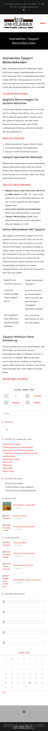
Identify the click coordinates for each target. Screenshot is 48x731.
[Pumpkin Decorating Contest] (7, 528)
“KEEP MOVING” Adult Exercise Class (27, 580)
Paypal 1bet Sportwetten (14, 138)
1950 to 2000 (7, 468)
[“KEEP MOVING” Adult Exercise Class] (7, 581)
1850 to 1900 (7, 462)
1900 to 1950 (7, 465)
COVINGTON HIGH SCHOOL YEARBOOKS (19, 487)
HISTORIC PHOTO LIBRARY (14, 484)
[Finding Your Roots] (7, 517)
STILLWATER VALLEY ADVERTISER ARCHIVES (20, 491)
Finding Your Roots (20, 516)
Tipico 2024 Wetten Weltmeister (17, 184)
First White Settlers (9, 456)
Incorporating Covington (11, 459)
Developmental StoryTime (23, 565)
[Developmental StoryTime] (7, 566)
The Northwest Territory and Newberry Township (20, 453)
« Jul (4, 692)
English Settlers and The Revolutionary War (18, 450)
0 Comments (18, 508)
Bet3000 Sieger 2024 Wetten (15, 378)
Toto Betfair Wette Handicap (15, 93)
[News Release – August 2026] (7, 506)
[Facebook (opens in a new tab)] (24, 10)
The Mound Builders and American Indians (18, 447)
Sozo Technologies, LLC (24, 728)
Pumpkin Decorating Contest (24, 527)
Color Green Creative (23, 726)
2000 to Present (8, 471)
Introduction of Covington (12, 444)
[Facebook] (6, 429)
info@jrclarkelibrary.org (29, 7)
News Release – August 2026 (24, 505)
